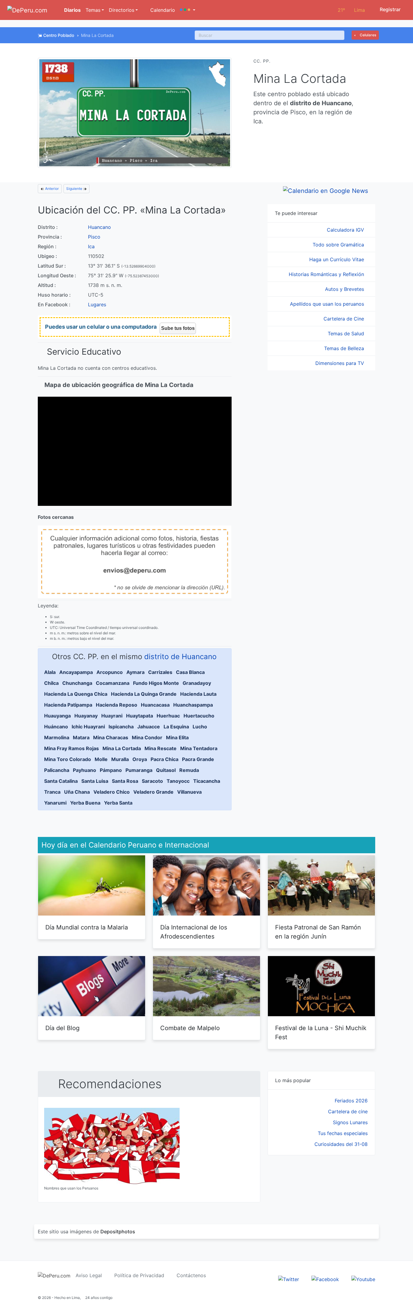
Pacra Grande (198, 759)
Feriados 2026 (351, 1101)
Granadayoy (197, 683)
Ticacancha (206, 781)
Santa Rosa (125, 781)
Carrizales (160, 672)
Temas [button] (93, 10)
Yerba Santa (118, 803)
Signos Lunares (350, 1122)
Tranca (52, 792)
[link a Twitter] (288, 1279)
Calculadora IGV (346, 230)
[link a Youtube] (363, 1279)
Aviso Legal (89, 1275)
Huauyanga (57, 716)
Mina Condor (147, 737)
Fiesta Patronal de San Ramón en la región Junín (318, 932)
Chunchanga (77, 683)
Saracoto (152, 781)
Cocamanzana (112, 683)
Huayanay (86, 716)
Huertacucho (199, 716)
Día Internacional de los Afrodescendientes (193, 932)
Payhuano (84, 770)
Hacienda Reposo (116, 705)
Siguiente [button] (74, 188)
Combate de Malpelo (190, 1028)
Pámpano (111, 770)
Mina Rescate (161, 748)
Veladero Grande (153, 792)
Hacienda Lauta (198, 694)
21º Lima (351, 10)
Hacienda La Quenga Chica (75, 694)
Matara (81, 737)
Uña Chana (77, 792)
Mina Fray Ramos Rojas (71, 748)
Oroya (139, 759)
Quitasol (166, 770)
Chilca (51, 683)
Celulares (367, 35)
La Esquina (176, 727)
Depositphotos (117, 1231)
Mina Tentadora (198, 748)
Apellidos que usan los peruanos (328, 304)
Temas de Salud (347, 333)
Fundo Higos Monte (156, 683)
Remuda (189, 770)
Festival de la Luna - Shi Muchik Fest (320, 1032)
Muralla (120, 759)
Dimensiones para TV (340, 363)
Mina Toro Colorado (67, 759)
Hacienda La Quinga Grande (144, 694)
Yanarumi (55, 803)
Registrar (390, 9)
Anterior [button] (51, 188)
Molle (101, 759)
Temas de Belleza (345, 348)
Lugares (97, 304)
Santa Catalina (61, 781)
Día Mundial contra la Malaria (86, 927)
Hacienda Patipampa (68, 705)
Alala (50, 672)
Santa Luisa (94, 781)
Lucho (200, 727)
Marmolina (56, 737)
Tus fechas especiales (343, 1133)
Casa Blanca (190, 672)
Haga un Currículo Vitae (337, 259)
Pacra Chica (164, 759)
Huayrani (111, 716)
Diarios (72, 10)
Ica (91, 246)
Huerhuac (168, 716)
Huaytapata (139, 716)
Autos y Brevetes (345, 289)
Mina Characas (110, 737)
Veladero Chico (111, 792)
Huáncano (56, 727)
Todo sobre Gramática (339, 245)
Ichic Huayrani (88, 727)
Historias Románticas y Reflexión (327, 274)
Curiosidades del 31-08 (341, 1144)
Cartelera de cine (348, 1111)
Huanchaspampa (193, 705)
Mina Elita (177, 737)
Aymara (135, 672)
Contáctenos (191, 1275)
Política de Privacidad (139, 1275)
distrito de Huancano (180, 656)
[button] (187, 10)
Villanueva (189, 792)
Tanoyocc (178, 781)
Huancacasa (155, 705)
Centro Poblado (58, 35)
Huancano (99, 227)
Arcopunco (109, 672)
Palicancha (56, 770)
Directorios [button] (121, 10)
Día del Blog (62, 1028)
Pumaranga (138, 770)
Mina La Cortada (121, 748)
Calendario (162, 10)
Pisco (94, 237)
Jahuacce (148, 727)
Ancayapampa (76, 672)
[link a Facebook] (325, 1279)
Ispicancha (121, 727)
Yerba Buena (85, 803)
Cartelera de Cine (345, 319)
